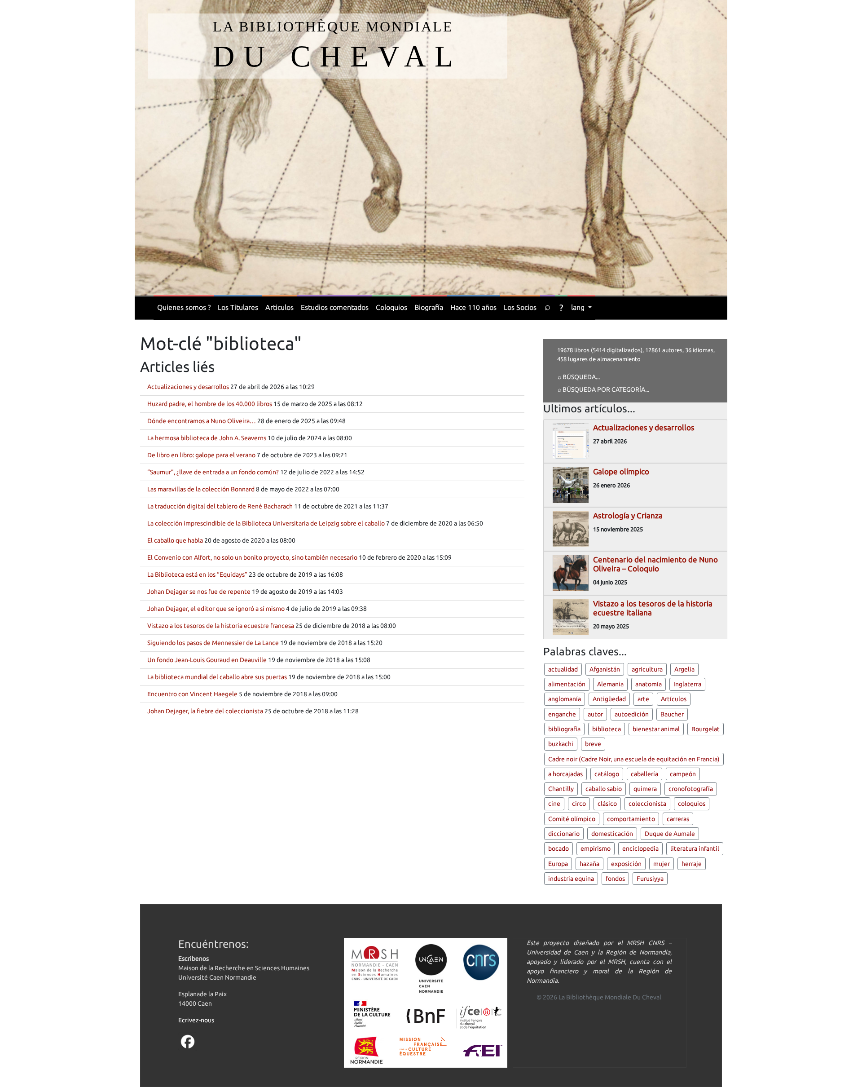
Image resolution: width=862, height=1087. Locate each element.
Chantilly (561, 788)
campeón (683, 774)
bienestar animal (656, 729)
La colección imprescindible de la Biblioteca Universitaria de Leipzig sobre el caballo (266, 523)
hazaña (589, 863)
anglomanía (564, 699)
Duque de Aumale (670, 833)
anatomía (648, 684)
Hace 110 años (473, 307)
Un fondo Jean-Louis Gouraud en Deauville (207, 659)
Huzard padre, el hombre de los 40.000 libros (209, 403)
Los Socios (520, 307)
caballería (644, 774)
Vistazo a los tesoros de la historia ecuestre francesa (220, 625)
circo (579, 803)
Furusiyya (650, 878)
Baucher (672, 714)
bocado (558, 848)
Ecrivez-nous (196, 1020)
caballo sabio (603, 788)
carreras (678, 818)
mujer (661, 863)
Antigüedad (609, 699)
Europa (558, 863)
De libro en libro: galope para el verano (201, 455)
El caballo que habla (175, 540)
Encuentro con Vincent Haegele (192, 694)
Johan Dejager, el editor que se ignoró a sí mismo (216, 608)
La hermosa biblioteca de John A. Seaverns (206, 438)
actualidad (563, 669)
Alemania (610, 684)
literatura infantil (694, 848)
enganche (562, 714)
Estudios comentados (335, 307)
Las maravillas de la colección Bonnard (201, 489)
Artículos (673, 699)
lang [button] (578, 307)
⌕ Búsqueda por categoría (601, 389)
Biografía (428, 307)
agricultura (647, 669)
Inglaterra (687, 684)
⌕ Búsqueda (577, 376)
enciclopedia (640, 848)
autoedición (632, 714)
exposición (626, 863)
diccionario (564, 833)
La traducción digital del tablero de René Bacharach (220, 506)
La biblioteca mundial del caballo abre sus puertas (217, 676)
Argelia (684, 669)
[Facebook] (187, 1041)
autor (595, 714)
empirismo (596, 848)
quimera (645, 788)
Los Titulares (238, 307)
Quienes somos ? (184, 307)
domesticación (612, 833)
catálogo (606, 774)
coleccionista (647, 803)
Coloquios (391, 307)
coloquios (691, 803)
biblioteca (606, 729)
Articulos (279, 307)
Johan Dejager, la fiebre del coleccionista (205, 711)
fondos (615, 878)
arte (643, 699)
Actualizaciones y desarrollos (188, 386)
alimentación (566, 684)
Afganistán (604, 669)
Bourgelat (705, 729)
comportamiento (631, 818)
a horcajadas (565, 774)
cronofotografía (690, 788)
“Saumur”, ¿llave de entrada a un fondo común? (213, 472)
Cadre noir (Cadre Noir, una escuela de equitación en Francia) (634, 759)
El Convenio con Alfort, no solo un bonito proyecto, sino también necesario (252, 557)
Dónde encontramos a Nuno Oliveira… (201, 420)
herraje (692, 863)
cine (554, 803)
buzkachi (560, 743)
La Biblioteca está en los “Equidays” (197, 574)
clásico (607, 803)
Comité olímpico (571, 818)
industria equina (571, 878)
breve (593, 743)
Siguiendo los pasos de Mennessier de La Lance (213, 642)
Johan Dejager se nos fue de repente (199, 591)
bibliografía (564, 729)
